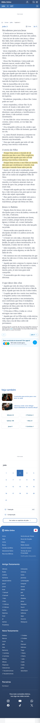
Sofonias (23, 613)
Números (5, 578)
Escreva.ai (5, 686)
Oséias (23, 589)
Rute (3, 589)
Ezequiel (23, 583)
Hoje (3, 539)
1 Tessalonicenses (7, 671)
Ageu (22, 616)
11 (6, 486)
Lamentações (25, 581)
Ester (3, 616)
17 (13, 493)
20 (34, 493)
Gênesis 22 (10, 415)
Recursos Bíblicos (7, 554)
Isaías (22, 575)
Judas (22, 668)
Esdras (4, 610)
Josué (4, 583)
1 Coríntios (5, 653)
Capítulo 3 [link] (17, 22)
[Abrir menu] (37, 2)
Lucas (4, 641)
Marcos (4, 638)
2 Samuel (5, 595)
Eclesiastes (24, 569)
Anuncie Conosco (26, 548)
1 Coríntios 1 (30, 426)
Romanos (5, 650)
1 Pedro (23, 653)
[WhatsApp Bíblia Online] (31, 700)
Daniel (23, 586)
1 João (22, 659)
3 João (22, 665)
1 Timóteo (24, 635)
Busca (4, 545)
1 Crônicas (5, 604)
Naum (23, 607)
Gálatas (4, 659)
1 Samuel (5, 592)
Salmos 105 (10, 421)
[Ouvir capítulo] (37, 6)
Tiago (22, 650)
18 (20, 493)
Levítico (4, 575)
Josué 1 (10, 426)
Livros (6, 22)
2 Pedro (23, 656)
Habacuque (24, 610)
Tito (22, 641)
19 (27, 493)
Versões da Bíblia (7, 548)
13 (20, 486)
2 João (22, 662)
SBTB (11, 329)
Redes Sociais (25, 545)
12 (13, 486)
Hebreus (23, 647)
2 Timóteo (24, 638)
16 (6, 493)
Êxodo (4, 572)
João (11, 22)
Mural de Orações (26, 539)
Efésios (4, 662)
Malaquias (24, 622)
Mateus (4, 635)
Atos (3, 647)
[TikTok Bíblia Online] (20, 705)
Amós (22, 595)
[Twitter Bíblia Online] (31, 705)
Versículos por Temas (27, 536)
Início (4, 536)
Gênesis (4, 569)
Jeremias (23, 578)
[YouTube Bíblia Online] (20, 700)
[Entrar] (27, 2)
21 (6, 500)
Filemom (23, 644)
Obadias (23, 598)
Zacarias (23, 619)
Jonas (22, 601)
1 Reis (4, 598)
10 (34, 480)
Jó (2, 619)
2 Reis (4, 601)
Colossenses (6, 668)
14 (27, 486)
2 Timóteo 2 (29, 415)
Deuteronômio (6, 581)
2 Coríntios (5, 656)
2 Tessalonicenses (7, 673)
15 (34, 486)
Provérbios (5, 625)
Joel (22, 592)
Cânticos (23, 572)
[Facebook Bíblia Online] (8, 705)
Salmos (4, 622)
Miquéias (24, 604)
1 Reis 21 (29, 421)
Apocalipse (24, 671)
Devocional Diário (7, 551)
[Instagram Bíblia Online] (8, 700)
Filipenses (5, 665)
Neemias (5, 613)
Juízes (4, 586)
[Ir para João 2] (4, 334)
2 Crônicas (5, 607)
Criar (29, 26)
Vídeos (23, 542)
